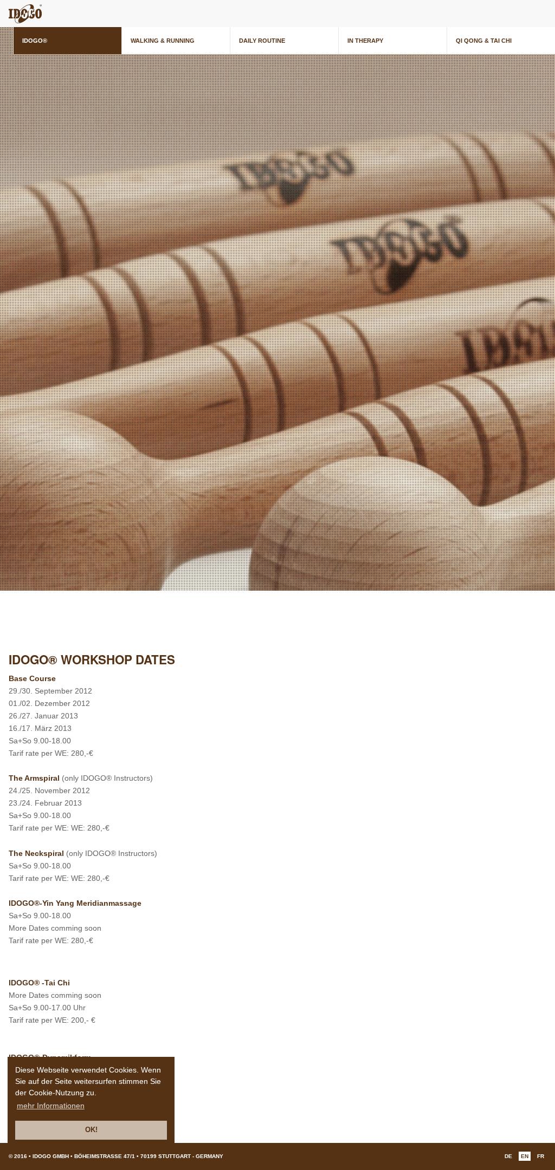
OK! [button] (91, 1130)
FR (540, 1156)
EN (524, 1156)
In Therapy (365, 40)
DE (508, 1156)
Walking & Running (163, 40)
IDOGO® (34, 40)
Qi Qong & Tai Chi (484, 40)
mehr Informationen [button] (51, 1105)
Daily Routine (262, 40)
